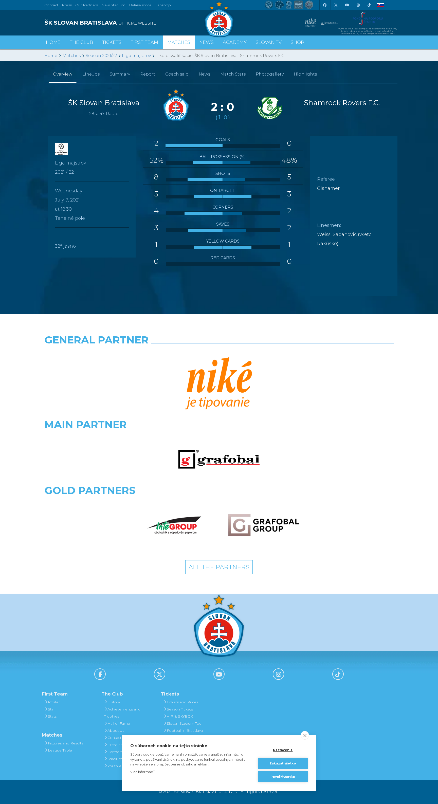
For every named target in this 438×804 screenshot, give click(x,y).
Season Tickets (180, 709)
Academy (235, 42)
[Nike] (219, 384)
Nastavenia (283, 750)
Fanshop (163, 5)
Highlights (305, 74)
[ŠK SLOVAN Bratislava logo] (219, 19)
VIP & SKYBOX (180, 716)
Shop (297, 42)
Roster (54, 702)
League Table (60, 750)
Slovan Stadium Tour (185, 723)
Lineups (91, 74)
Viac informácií (142, 772)
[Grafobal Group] (263, 525)
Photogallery (270, 74)
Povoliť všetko (282, 777)
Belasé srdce (140, 5)
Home (50, 55)
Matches (71, 55)
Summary (120, 74)
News (206, 42)
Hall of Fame (118, 723)
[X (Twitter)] (336, 5)
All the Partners (219, 567)
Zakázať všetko (282, 763)
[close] (305, 735)
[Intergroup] (174, 525)
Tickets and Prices (182, 702)
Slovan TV (269, 42)
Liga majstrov (136, 55)
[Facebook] (324, 5)
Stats (52, 716)
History (113, 702)
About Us (115, 730)
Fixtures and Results (65, 743)
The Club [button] (81, 42)
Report (147, 74)
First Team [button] (144, 42)
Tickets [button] (111, 42)
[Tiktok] (369, 5)
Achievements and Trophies (122, 713)
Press (67, 5)
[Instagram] (358, 5)
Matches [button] (178, 42)
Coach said (177, 74)
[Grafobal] (219, 459)
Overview (62, 74)
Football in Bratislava (185, 730)
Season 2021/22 (101, 55)
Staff (52, 709)
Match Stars (233, 74)
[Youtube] (347, 5)
